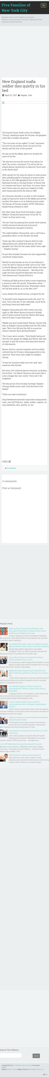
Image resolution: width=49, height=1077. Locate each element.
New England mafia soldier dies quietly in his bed (23, 86)
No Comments (11, 468)
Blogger (4, 1067)
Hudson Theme (12, 1069)
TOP (45, 1074)
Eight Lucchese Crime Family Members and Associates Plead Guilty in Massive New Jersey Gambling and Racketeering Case (27, 630)
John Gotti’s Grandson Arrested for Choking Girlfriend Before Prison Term (26, 658)
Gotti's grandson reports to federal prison (25, 755)
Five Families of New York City (16, 7)
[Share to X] (7, 461)
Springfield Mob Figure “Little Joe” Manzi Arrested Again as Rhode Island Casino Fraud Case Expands (29, 645)
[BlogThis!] (5, 461)
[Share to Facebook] (10, 461)
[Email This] (3, 461)
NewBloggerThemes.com (35, 1069)
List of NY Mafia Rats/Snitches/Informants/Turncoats (21, 744)
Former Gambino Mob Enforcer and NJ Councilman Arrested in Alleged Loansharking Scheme (27, 704)
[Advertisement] (24, 53)
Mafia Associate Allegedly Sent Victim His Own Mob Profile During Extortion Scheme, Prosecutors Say (28, 673)
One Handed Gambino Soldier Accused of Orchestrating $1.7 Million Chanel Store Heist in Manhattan (27, 688)
